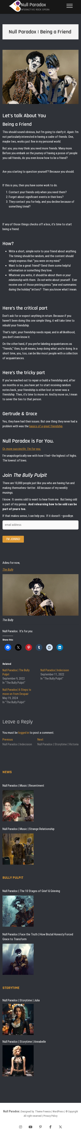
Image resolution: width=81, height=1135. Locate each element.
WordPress (58, 1111)
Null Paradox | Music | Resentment (23, 785)
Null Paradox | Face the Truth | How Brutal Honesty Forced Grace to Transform (37, 936)
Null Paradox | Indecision (54, 670)
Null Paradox (33, 5)
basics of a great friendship (46, 426)
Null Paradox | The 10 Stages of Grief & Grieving (31, 891)
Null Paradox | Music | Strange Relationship (28, 829)
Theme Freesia (43, 1111)
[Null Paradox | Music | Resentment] (18, 805)
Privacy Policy (50, 1115)
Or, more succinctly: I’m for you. (21, 449)
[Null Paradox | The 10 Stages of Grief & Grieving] (18, 911)
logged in (23, 733)
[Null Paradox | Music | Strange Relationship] (18, 849)
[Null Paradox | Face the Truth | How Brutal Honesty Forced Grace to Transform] (18, 959)
